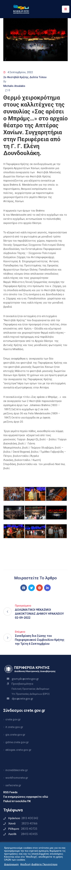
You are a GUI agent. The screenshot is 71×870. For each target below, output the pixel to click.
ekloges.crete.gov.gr (18, 749)
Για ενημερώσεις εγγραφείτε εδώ (25, 796)
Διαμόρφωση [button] (11, 864)
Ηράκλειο (23, 818)
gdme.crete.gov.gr (17, 742)
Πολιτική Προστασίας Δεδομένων (30, 688)
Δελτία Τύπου (38, 77)
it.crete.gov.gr (14, 727)
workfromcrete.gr (16, 777)
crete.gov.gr (13, 719)
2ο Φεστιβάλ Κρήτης (16, 77)
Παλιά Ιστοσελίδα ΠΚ (17, 801)
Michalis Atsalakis (14, 86)
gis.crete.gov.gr (15, 734)
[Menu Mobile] (65, 9)
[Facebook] (23, 587)
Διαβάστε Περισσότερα (44, 864)
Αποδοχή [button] (25, 864)
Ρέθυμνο (22, 828)
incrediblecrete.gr (16, 770)
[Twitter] (31, 587)
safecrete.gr (13, 785)
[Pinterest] (39, 587)
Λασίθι (22, 834)
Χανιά (22, 823)
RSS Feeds (10, 792)
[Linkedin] (47, 587)
